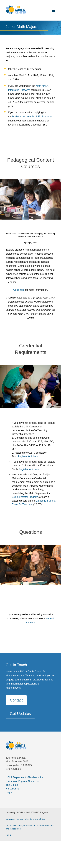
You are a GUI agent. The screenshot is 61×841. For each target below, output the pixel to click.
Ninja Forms (12, 788)
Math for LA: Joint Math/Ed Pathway (31, 116)
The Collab (12, 785)
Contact (16, 700)
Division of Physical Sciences (22, 781)
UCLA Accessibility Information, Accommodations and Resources (30, 827)
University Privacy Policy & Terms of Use (25, 819)
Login (9, 792)
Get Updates (20, 713)
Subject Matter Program (25, 497)
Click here (19, 290)
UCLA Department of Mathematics (24, 777)
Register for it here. (28, 456)
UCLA (8, 835)
